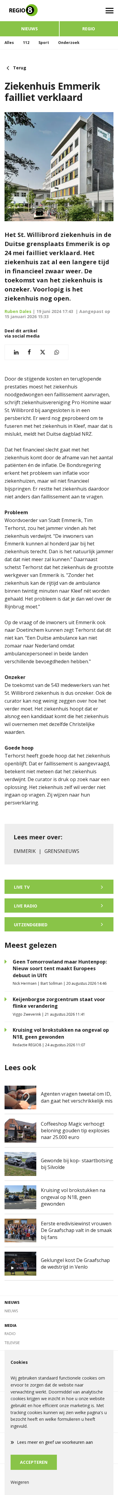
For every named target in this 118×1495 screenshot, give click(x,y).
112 (26, 42)
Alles (9, 42)
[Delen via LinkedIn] (16, 352)
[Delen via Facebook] (29, 352)
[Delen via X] (42, 352)
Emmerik (25, 851)
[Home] (29, 10)
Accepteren (34, 1462)
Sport (43, 42)
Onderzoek (69, 42)
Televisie (12, 1342)
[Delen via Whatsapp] (57, 352)
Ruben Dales (18, 311)
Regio (88, 29)
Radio (10, 1333)
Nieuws (29, 29)
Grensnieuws (61, 851)
